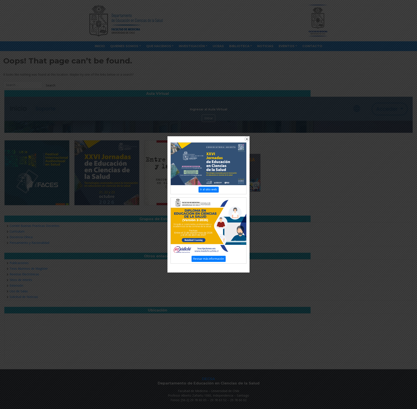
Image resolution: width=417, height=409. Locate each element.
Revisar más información (208, 259)
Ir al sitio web (208, 189)
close (247, 139)
